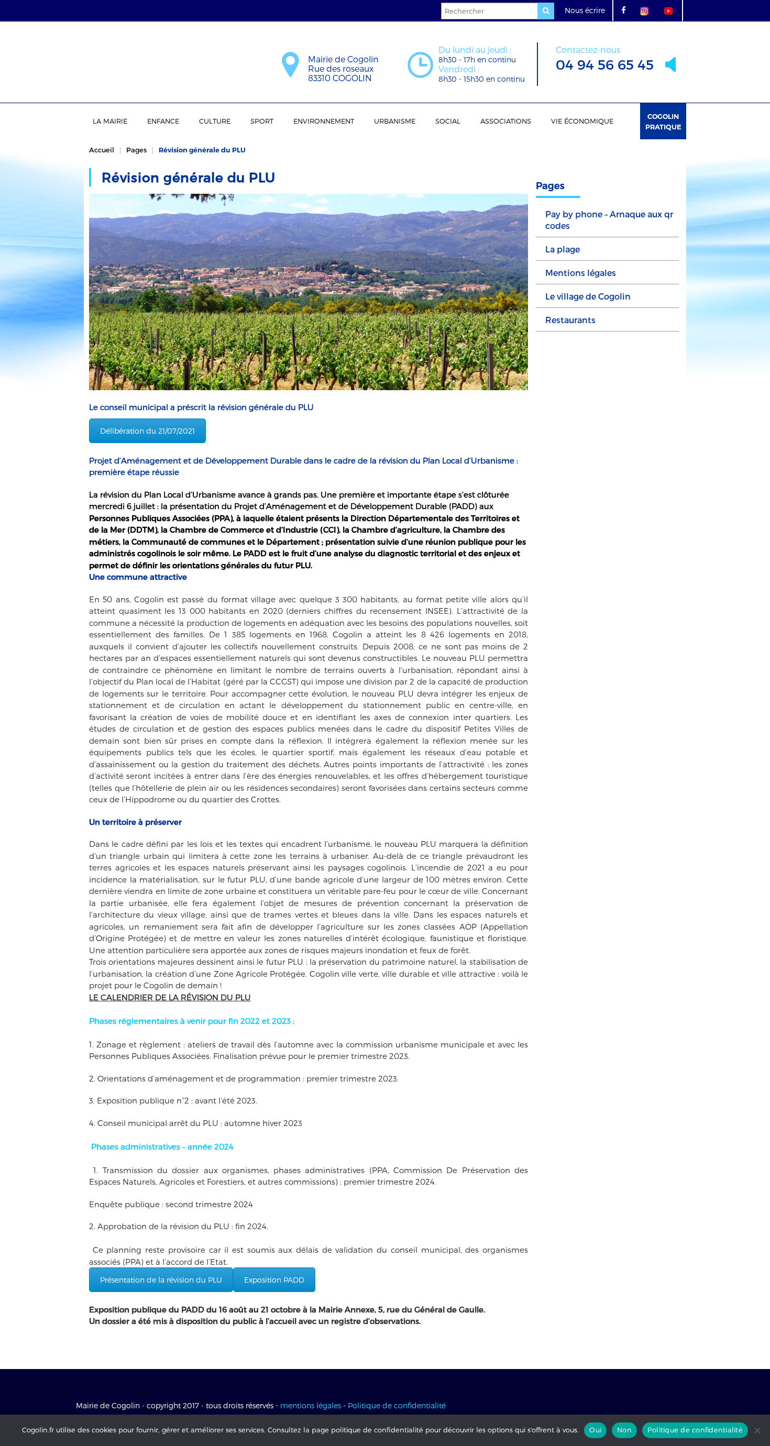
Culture (214, 121)
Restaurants (570, 320)
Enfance (163, 121)
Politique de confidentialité (397, 1405)
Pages (136, 150)
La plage (562, 249)
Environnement (323, 121)
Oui (595, 1430)
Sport (261, 121)
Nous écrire (585, 10)
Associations (505, 121)
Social (447, 121)
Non (624, 1430)
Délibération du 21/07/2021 (147, 430)
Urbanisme (394, 121)
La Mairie (110, 121)
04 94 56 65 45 (605, 58)
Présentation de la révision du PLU (161, 1279)
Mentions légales (580, 273)
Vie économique (582, 121)
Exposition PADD (274, 1279)
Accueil (101, 150)
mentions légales (310, 1405)
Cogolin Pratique (663, 121)
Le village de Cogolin (588, 296)
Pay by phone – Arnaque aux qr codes (609, 219)
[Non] (757, 1430)
